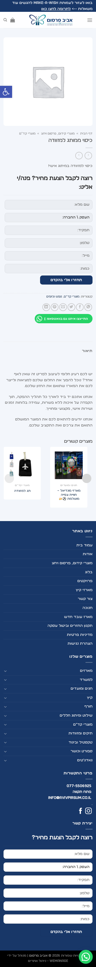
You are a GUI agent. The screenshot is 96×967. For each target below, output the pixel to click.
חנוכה (87, 608)
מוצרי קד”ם (27, 133)
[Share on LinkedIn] (46, 307)
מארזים (86, 670)
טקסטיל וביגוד (81, 742)
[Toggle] (5, 671)
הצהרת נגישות (80, 643)
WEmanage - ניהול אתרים (48, 961)
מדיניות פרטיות (80, 635)
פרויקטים (85, 581)
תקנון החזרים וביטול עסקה (70, 626)
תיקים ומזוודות (81, 733)
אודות (88, 554)
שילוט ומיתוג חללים (76, 715)
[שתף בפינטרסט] (54, 307)
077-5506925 (79, 786)
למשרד (86, 680)
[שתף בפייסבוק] (80, 307)
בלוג (89, 572)
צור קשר (85, 599)
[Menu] (90, 20)
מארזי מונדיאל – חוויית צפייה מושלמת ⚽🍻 (68, 494)
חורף (88, 706)
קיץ (90, 697)
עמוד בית (84, 545)
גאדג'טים (85, 760)
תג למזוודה (22, 491)
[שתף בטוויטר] (71, 307)
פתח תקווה (82, 792)
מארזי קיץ (84, 590)
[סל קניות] (12, 20)
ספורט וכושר (82, 751)
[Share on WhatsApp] (88, 307)
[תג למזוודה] (22, 465)
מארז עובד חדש (78, 617)
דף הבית (86, 133)
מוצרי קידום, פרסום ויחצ (58, 133)
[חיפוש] (5, 20)
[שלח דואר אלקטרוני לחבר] (63, 307)
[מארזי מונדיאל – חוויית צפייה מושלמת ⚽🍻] (69, 465)
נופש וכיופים (54, 296)
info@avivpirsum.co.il (69, 798)
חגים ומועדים (82, 688)
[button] (6, 92)
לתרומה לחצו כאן (56, 9)
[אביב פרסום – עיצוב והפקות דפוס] (50, 20)
